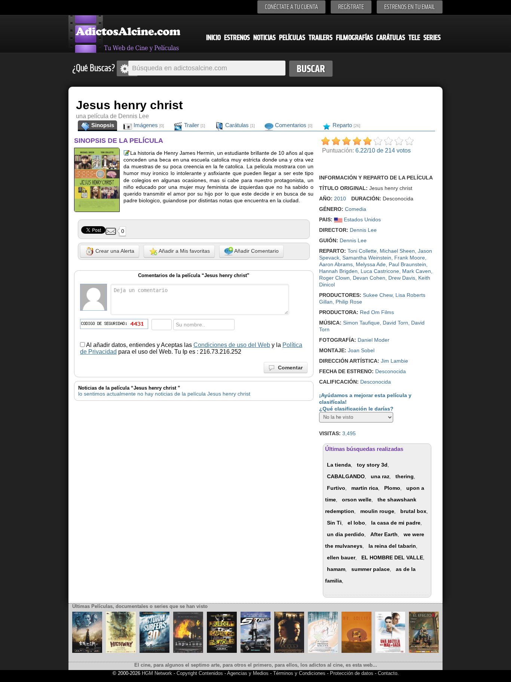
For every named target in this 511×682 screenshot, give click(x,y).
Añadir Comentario (256, 251)
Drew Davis (401, 278)
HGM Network (157, 673)
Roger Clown (334, 278)
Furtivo (336, 488)
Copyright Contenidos (200, 673)
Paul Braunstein (407, 264)
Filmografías (354, 37)
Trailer (194, 125)
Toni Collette (362, 251)
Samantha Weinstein (366, 258)
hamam (336, 569)
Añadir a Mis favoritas (183, 251)
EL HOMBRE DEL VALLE (392, 557)
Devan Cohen (369, 278)
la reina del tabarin (392, 546)
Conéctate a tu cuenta (291, 7)
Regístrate (351, 7)
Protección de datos (351, 673)
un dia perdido (345, 534)
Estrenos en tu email (409, 7)
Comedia (355, 209)
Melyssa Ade (371, 264)
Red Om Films (377, 312)
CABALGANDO (346, 476)
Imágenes (148, 125)
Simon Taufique (361, 323)
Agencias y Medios (248, 673)
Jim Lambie (394, 361)
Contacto (387, 673)
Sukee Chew (377, 295)
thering (404, 476)
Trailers (321, 37)
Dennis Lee (363, 230)
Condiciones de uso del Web (231, 345)
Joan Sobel (361, 350)
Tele (414, 37)
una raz (380, 476)
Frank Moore (409, 258)
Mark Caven (416, 271)
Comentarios (292, 125)
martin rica (364, 488)
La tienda (339, 465)
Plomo (392, 488)
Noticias (264, 37)
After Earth (384, 534)
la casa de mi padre (395, 523)
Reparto (345, 125)
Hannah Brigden (338, 271)
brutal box (413, 511)
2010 (340, 199)
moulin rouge (377, 511)
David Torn (395, 323)
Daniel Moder (373, 340)
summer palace (370, 569)
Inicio (213, 37)
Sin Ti (334, 523)
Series (432, 37)
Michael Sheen (397, 251)
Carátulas (390, 37)
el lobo (356, 523)
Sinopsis (102, 125)
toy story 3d (372, 465)
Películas (292, 37)
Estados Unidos (361, 219)
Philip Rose (349, 302)
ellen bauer (341, 557)
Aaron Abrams (336, 264)
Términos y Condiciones (300, 673)
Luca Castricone (380, 271)
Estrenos (237, 37)
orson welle (356, 500)
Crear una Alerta (114, 251)
